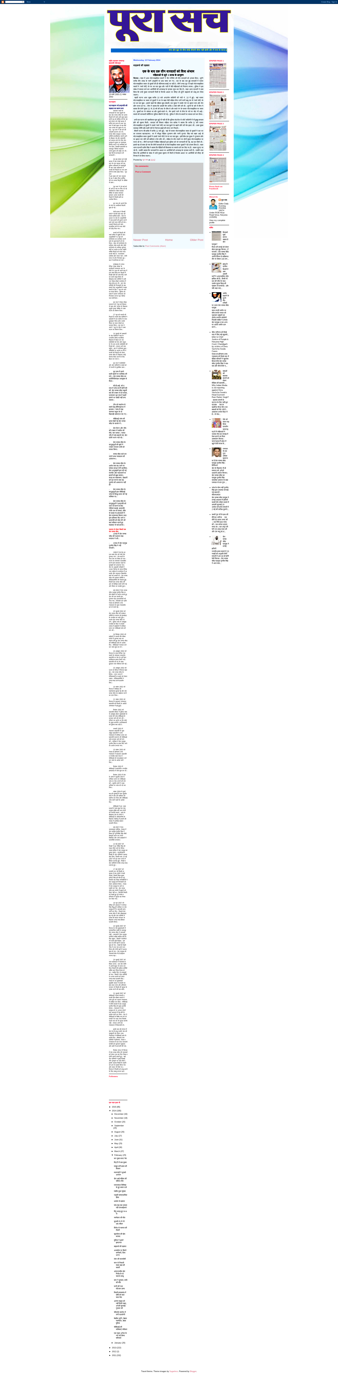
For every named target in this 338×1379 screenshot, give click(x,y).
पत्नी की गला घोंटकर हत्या (119, 1287)
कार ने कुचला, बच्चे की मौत (120, 1281)
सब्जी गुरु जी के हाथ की (220, 514)
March (117, 1151)
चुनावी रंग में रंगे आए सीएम (119, 1222)
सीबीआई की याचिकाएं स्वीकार (120, 1328)
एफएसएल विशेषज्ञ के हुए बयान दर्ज (120, 1186)
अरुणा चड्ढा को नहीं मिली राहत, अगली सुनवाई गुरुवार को (120, 1304)
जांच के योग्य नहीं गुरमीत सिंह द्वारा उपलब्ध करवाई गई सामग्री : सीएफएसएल (220, 491)
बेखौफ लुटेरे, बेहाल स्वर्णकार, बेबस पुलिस (120, 1320)
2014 (114, 1111)
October (118, 1122)
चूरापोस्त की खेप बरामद (119, 1235)
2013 (114, 1348)
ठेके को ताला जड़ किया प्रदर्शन (226, 423)
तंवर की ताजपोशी (120, 1259)
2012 (114, 1351)
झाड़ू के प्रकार (225, 265)
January (118, 1343)
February (118, 1155)
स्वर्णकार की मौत (119, 1217)
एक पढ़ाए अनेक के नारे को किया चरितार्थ (120, 1335)
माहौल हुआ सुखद (120, 1191)
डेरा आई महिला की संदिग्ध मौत (120, 1179)
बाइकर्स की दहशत (120, 1246)
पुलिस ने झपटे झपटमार (119, 1241)
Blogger (193, 1371)
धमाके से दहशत (119, 1201)
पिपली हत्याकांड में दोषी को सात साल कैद (120, 1294)
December (119, 1114)
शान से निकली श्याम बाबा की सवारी (119, 1265)
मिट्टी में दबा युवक (120, 1162)
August (117, 1132)
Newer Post (140, 239)
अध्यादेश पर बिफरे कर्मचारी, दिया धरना (120, 1252)
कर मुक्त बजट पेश (120, 1158)
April (116, 1147)
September (119, 1125)
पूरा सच (224, 200)
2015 (114, 1107)
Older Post (196, 239)
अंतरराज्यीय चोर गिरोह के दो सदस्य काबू (119, 1273)
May (116, 1143)
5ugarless (174, 1371)
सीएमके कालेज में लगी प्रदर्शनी (120, 1313)
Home (169, 239)
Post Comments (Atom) (155, 246)
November (119, 1118)
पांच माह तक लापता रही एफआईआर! (120, 1206)
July (116, 1136)
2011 (114, 1355)
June (116, 1139)
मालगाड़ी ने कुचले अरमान (120, 1173)
